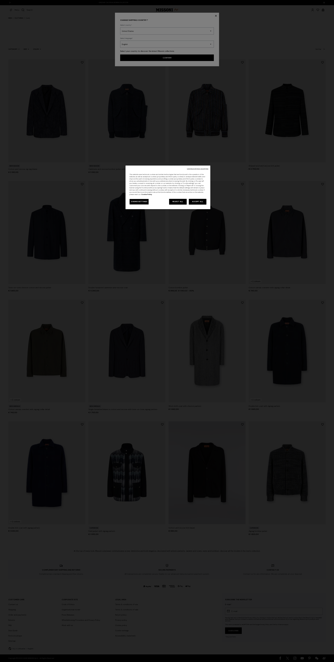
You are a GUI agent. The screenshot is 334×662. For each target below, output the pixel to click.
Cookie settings (139, 202)
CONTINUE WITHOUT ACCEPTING (197, 169)
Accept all (197, 202)
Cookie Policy (146, 194)
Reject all (177, 202)
